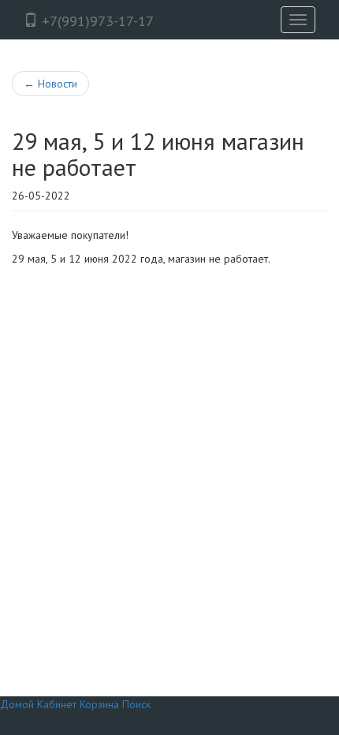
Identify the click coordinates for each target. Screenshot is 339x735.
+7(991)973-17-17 (96, 21)
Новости (50, 83)
